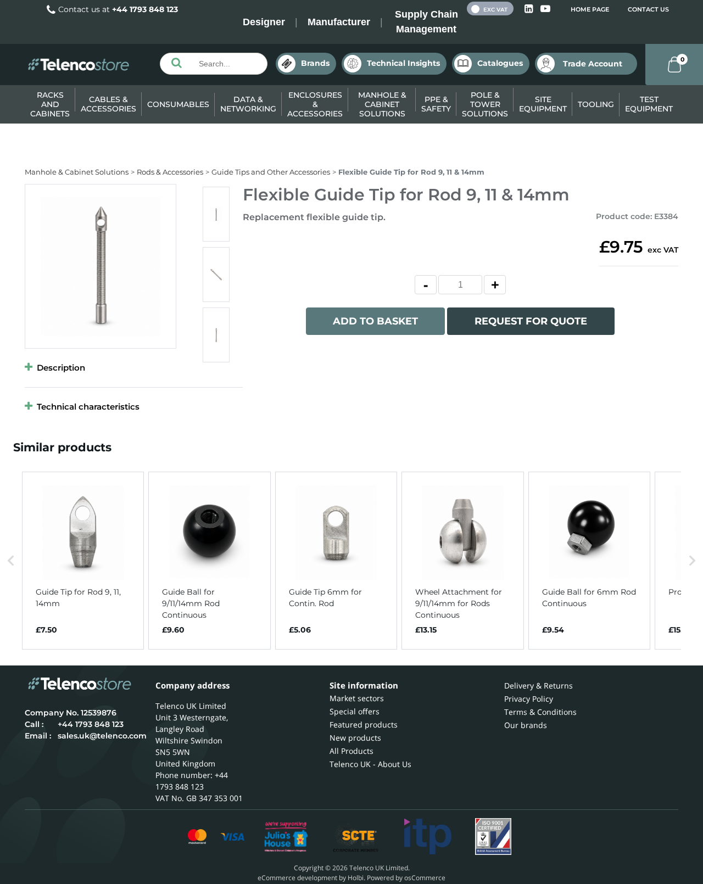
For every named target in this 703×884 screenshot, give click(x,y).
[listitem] (83, 561)
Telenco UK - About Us (370, 764)
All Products (351, 751)
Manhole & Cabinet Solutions (382, 104)
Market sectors (357, 698)
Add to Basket (375, 321)
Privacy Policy (528, 698)
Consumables (178, 104)
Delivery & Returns (538, 685)
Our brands (525, 725)
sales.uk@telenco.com (102, 736)
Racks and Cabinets (50, 104)
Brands (315, 63)
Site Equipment (543, 104)
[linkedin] (530, 9)
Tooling (596, 104)
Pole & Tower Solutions (485, 104)
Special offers (355, 711)
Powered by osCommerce (406, 877)
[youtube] (545, 9)
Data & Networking (248, 104)
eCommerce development (297, 877)
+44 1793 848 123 (145, 9)
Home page (590, 9)
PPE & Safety (436, 104)
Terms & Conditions (540, 712)
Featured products (364, 724)
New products (355, 737)
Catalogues (500, 63)
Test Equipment (649, 104)
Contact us (648, 9)
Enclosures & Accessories (315, 104)
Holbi (356, 877)
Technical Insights (403, 63)
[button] (11, 560)
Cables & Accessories (108, 104)
